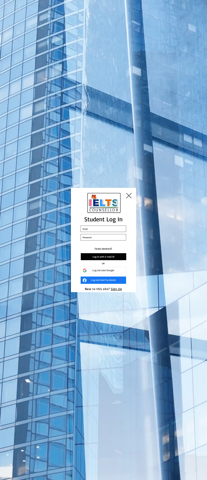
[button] (129, 195)
